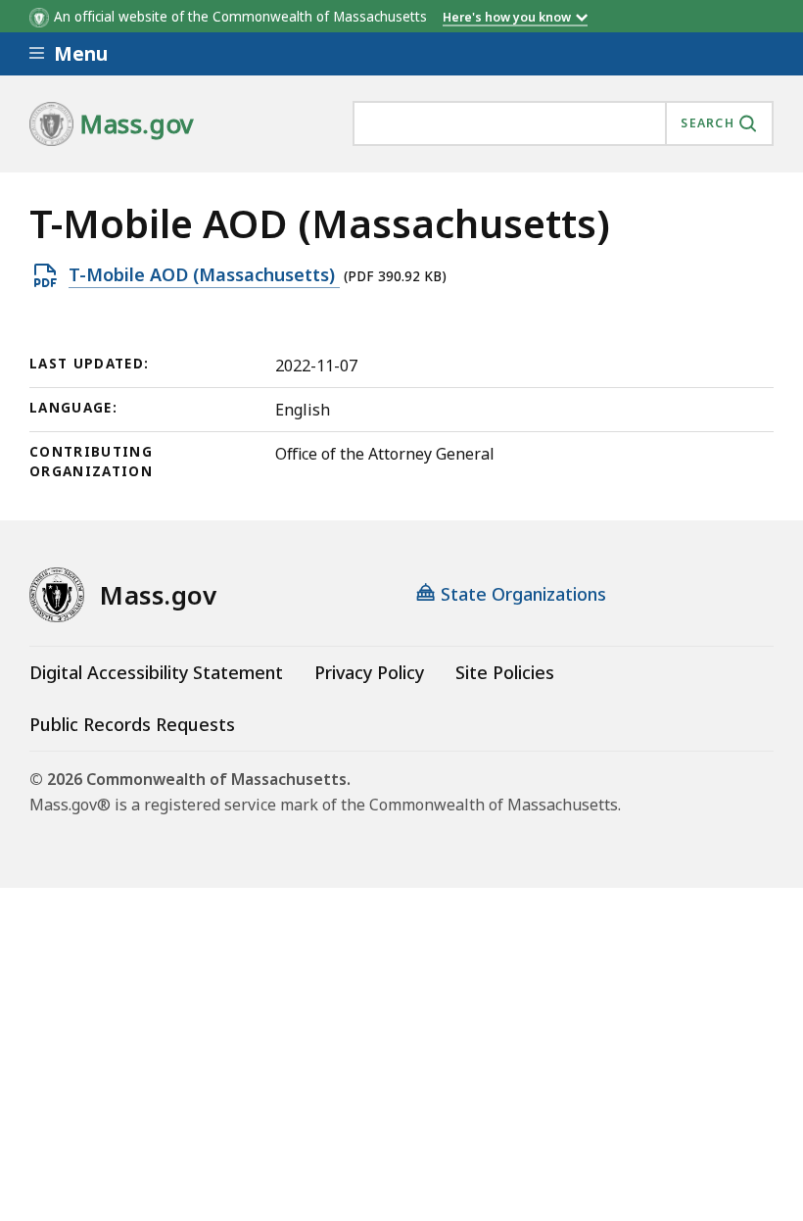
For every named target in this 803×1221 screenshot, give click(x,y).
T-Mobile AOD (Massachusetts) (204, 275)
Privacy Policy (369, 672)
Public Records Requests (132, 724)
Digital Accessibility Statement (156, 672)
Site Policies (504, 672)
